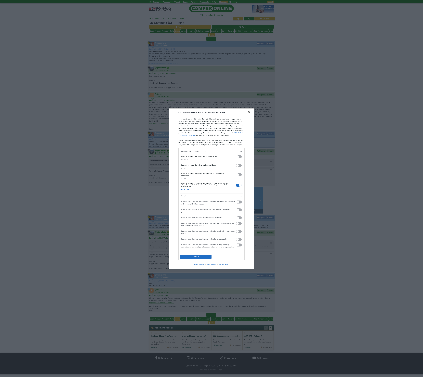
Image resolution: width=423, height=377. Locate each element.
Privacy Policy (224, 264)
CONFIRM (196, 257)
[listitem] (211, 151)
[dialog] (211, 188)
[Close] (250, 113)
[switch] (239, 156)
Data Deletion (199, 264)
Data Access (211, 264)
